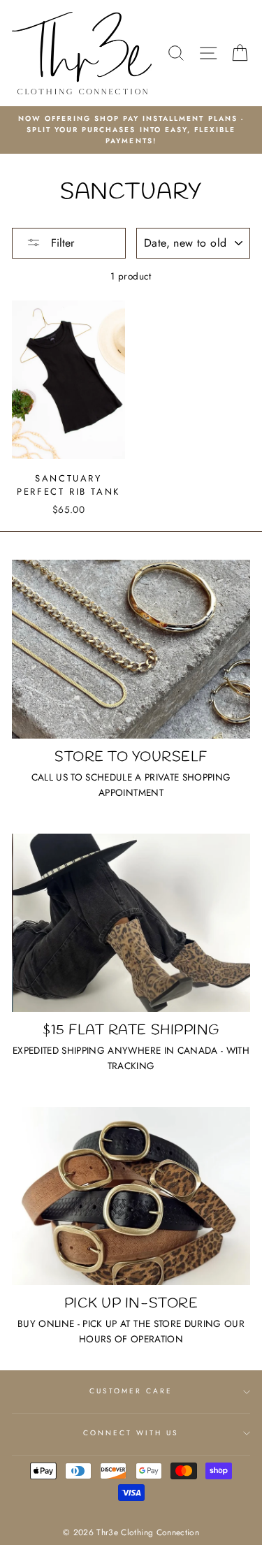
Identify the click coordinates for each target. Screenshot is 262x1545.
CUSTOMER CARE (131, 1391)
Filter (61, 243)
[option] (131, 130)
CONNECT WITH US (131, 1433)
